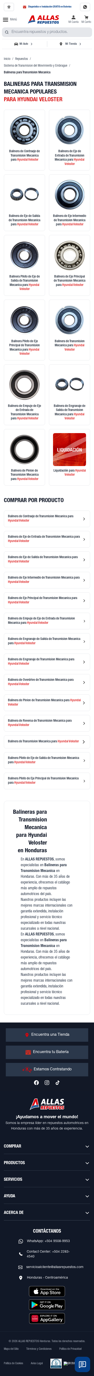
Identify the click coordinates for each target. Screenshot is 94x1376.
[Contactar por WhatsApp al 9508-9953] (85, 7)
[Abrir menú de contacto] (82, 1364)
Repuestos (21, 59)
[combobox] (47, 32)
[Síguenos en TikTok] (57, 1082)
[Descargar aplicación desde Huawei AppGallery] (47, 1318)
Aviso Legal (37, 1363)
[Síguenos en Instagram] (47, 1082)
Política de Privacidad (70, 1349)
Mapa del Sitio (11, 1349)
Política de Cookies (13, 1363)
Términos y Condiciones (39, 1349)
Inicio (7, 59)
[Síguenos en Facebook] (36, 1082)
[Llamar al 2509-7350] (9, 7)
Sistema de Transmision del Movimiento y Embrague (35, 66)
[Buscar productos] (7, 32)
